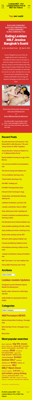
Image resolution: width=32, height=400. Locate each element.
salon (21, 375)
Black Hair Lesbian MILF (16, 25)
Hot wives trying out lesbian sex (14, 171)
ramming (4, 375)
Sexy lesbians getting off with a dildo (16, 226)
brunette (25, 346)
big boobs (9, 344)
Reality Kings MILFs (13, 375)
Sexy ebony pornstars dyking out (14, 211)
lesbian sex (6, 363)
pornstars (7, 373)
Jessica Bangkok (13, 123)
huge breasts (7, 355)
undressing (10, 379)
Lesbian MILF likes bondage (14, 384)
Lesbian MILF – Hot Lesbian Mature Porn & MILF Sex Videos (13, 394)
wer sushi (7, 127)
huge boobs (17, 353)
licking (19, 363)
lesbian (17, 357)
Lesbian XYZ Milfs (5, 384)
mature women (6, 365)
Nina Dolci (5, 333)
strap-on (4, 379)
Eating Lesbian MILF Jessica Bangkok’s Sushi (16, 39)
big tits (16, 343)
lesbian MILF (9, 359)
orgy (22, 371)
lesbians (19, 360)
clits (26, 348)
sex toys (13, 377)
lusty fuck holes (9, 125)
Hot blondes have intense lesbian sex (16, 222)
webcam (25, 379)
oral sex (16, 370)
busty (4, 348)
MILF (14, 365)
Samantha (18, 125)
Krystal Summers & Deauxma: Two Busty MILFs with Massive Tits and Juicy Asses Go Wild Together (15, 144)
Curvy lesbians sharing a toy (13, 175)
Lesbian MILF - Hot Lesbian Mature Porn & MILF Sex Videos (16, 6)
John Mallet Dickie (12, 48)
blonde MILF (18, 346)
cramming (5, 351)
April (3, 344)
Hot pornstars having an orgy (13, 192)
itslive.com (17, 355)
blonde (24, 344)
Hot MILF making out (9, 183)
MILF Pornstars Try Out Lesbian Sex (15, 261)
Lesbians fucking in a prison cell (14, 203)
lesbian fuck (23, 123)
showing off (24, 377)
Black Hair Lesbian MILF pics (16, 27)
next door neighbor (7, 371)
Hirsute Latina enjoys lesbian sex (14, 239)
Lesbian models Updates (16, 280)
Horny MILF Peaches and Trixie (13, 265)
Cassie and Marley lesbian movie (14, 243)
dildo (12, 350)
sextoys (18, 377)
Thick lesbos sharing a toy (12, 179)
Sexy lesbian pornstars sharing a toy (16, 230)
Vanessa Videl (18, 379)
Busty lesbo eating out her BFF (13, 235)
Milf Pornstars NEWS (13, 315)
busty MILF (20, 348)
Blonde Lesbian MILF (16, 29)
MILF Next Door (11, 367)
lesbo (14, 362)
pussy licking (20, 373)
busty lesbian (11, 348)
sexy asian (25, 125)
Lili (23, 363)
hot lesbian (19, 351)
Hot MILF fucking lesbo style (12, 188)
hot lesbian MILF (9, 121)
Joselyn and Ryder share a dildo (14, 207)
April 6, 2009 (26, 48)
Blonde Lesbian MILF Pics (16, 31)
